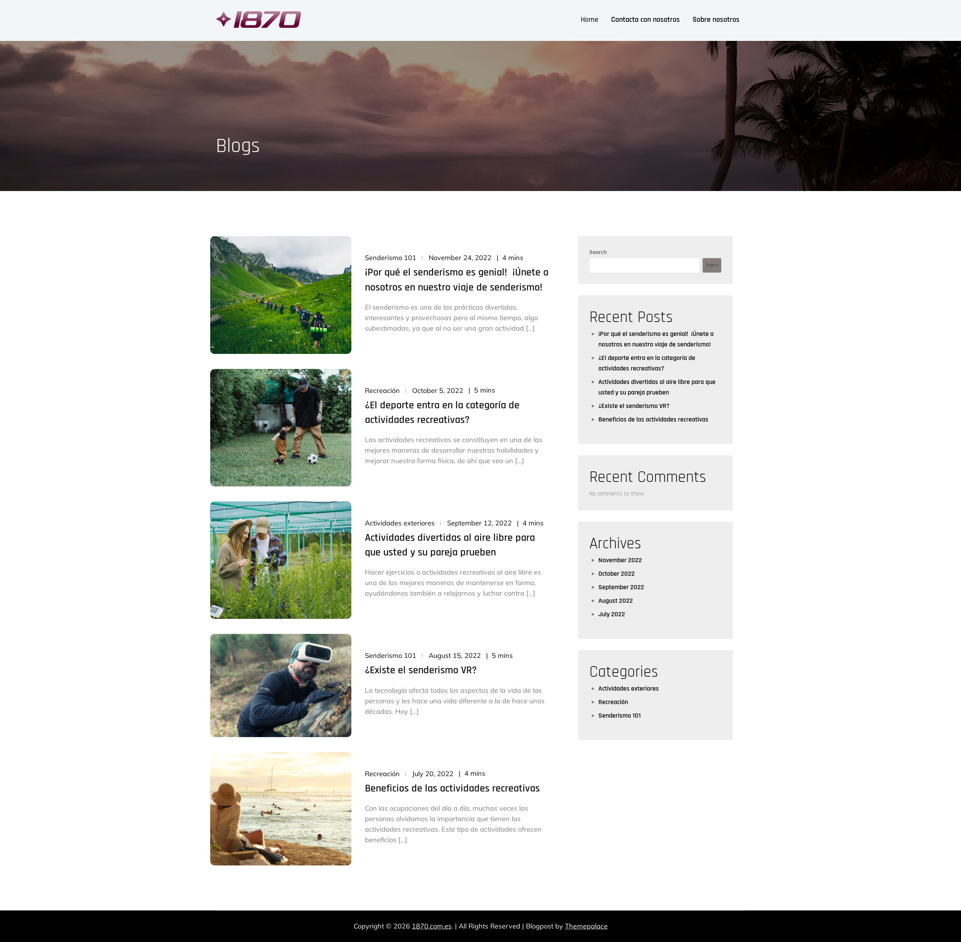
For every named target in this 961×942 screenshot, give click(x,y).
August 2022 (615, 600)
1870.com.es (432, 926)
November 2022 (620, 560)
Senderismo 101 (390, 257)
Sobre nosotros (716, 19)
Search (598, 252)
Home (589, 19)
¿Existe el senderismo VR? (421, 670)
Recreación (382, 390)
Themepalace (586, 926)
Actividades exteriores (400, 523)
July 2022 (611, 614)
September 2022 (621, 587)
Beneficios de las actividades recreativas (452, 788)
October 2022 (616, 573)
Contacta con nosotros (645, 19)
